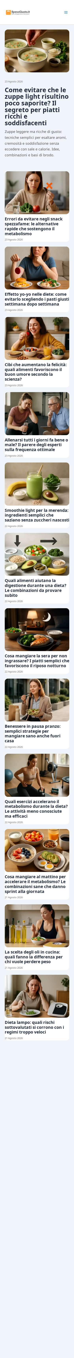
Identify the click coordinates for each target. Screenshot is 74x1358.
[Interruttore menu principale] (66, 12)
